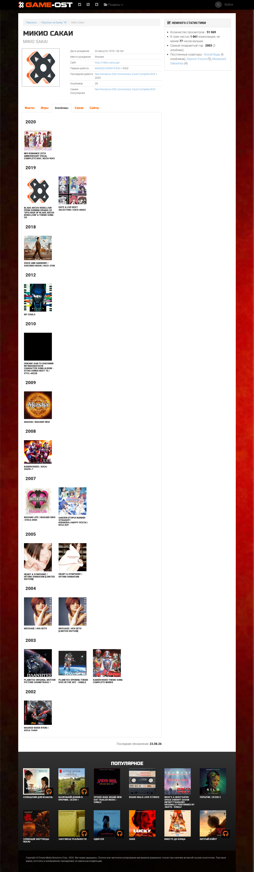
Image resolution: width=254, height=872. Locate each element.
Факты (30, 108)
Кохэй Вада (212, 54)
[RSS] (88, 4)
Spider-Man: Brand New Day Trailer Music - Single (108, 799)
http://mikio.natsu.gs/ (107, 62)
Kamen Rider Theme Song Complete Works (108, 681)
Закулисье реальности (72, 839)
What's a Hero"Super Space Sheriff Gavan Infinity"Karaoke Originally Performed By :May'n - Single (179, 802)
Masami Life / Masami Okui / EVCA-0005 (39, 518)
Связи (79, 108)
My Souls (29, 314)
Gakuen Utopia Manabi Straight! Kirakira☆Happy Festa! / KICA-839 (73, 521)
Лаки (132, 839)
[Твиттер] (79, 4)
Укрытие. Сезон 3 (210, 797)
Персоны (31, 22)
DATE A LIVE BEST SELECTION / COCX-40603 (72, 208)
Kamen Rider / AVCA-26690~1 (36, 467)
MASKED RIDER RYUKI (107, 68)
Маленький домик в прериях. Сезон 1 (70, 798)
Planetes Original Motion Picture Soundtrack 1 (39, 681)
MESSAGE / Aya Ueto (35, 628)
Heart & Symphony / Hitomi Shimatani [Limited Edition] (39, 576)
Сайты (94, 108)
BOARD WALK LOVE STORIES (144, 797)
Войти (229, 4)
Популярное (127, 763)
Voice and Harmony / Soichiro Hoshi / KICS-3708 (39, 264)
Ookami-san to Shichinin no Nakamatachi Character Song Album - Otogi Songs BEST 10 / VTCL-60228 (39, 368)
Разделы (114, 4)
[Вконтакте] (96, 4)
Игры (45, 108)
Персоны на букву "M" (54, 22)
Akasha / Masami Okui (37, 422)
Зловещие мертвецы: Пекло (36, 840)
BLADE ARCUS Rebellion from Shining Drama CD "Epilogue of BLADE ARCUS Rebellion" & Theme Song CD (39, 213)
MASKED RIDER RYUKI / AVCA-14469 (36, 729)
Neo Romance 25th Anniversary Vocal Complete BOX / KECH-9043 (39, 156)
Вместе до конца (174, 839)
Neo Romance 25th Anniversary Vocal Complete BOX (125, 74)
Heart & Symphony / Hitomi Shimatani (70, 575)
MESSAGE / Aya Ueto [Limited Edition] (70, 629)
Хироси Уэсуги (197, 59)
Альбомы (61, 108)
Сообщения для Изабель (38, 797)
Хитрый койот (208, 839)
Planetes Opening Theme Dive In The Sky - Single (73, 681)
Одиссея (99, 839)
